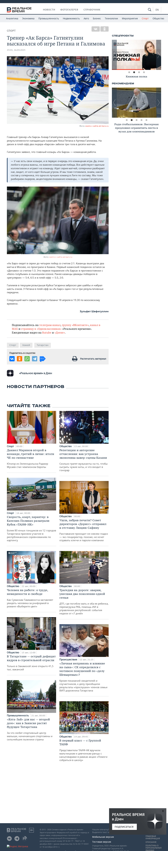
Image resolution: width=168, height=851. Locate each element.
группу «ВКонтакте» (75, 325)
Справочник (92, 9)
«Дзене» (59, 332)
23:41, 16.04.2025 (16, 50)
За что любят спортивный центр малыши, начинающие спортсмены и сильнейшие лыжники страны (29, 729)
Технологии (111, 18)
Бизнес (97, 18)
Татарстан (42, 345)
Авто (86, 18)
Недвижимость (71, 18)
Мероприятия (130, 18)
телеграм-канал (50, 325)
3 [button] (139, 72)
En (157, 9)
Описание (151, 842)
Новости (49, 9)
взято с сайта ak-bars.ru (97, 126)
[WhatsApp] (27, 358)
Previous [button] (114, 55)
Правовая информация (153, 837)
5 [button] (146, 120)
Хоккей (26, 345)
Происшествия (68, 659)
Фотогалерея (69, 9)
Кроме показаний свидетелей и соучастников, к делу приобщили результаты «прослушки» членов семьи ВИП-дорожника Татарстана (83, 676)
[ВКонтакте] (96, 29)
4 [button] (144, 72)
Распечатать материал (93, 358)
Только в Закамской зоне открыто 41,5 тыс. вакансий (31, 662)
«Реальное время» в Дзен (35, 373)
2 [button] (134, 72)
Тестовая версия (101, 841)
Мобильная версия (103, 836)
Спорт (145, 18)
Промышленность (48, 18)
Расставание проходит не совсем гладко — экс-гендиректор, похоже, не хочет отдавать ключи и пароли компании (83, 530)
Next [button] (158, 55)
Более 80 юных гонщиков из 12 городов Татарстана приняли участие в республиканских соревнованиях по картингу (31, 528)
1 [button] (129, 72)
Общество (158, 18)
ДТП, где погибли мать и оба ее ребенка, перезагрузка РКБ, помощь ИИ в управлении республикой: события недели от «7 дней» (83, 601)
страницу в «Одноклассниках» (41, 328)
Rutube (46, 332)
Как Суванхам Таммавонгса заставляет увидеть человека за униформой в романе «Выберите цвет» (30, 598)
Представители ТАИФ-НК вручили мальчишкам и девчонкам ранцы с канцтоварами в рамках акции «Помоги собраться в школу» (83, 750)
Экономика (28, 18)
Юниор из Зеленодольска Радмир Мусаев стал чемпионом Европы (30, 458)
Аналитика (12, 18)
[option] (136, 55)
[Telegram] (34, 358)
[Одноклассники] (104, 29)
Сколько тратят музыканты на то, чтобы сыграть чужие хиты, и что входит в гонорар (83, 460)
